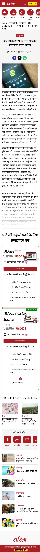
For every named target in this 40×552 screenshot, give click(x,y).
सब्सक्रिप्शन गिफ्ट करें (15, 334)
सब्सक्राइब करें (20, 269)
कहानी (7, 445)
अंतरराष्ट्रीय (20, 506)
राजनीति (17, 445)
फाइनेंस (22, 23)
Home (4, 23)
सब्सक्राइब (32, 4)
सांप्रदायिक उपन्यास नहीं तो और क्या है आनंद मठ (27, 459)
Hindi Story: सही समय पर (26, 471)
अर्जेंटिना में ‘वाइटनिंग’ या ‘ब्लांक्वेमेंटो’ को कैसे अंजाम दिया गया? (20, 511)
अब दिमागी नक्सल (23, 496)
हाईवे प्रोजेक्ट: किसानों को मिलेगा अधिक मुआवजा (29, 421)
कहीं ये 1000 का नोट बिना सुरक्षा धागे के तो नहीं (9, 421)
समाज (27, 445)
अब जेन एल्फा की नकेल (26, 483)
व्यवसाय (13, 23)
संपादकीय (20, 480)
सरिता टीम (13, 52)
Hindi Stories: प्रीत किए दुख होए (27, 524)
